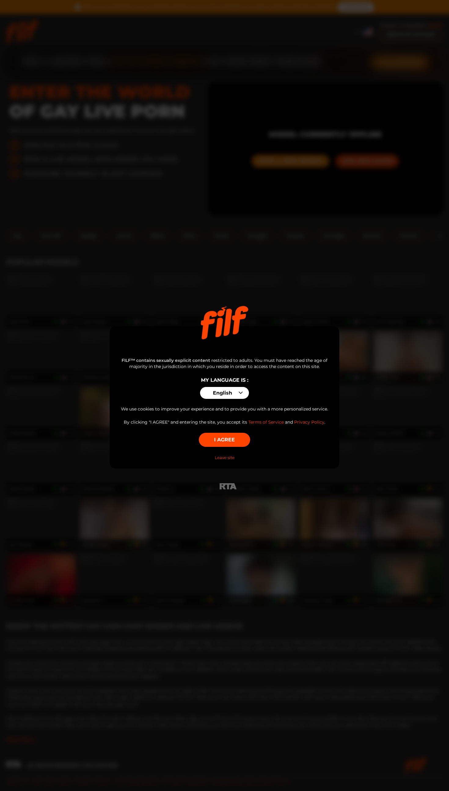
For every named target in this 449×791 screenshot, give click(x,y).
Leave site (225, 457)
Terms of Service (266, 422)
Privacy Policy (309, 422)
